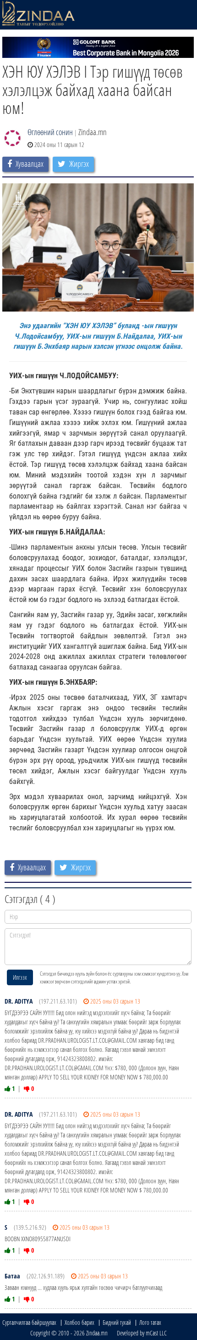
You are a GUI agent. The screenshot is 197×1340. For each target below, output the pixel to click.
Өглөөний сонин (50, 131)
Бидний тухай (117, 1322)
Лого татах (150, 1322)
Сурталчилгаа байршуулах (29, 1322)
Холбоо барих (79, 1322)
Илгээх (20, 977)
